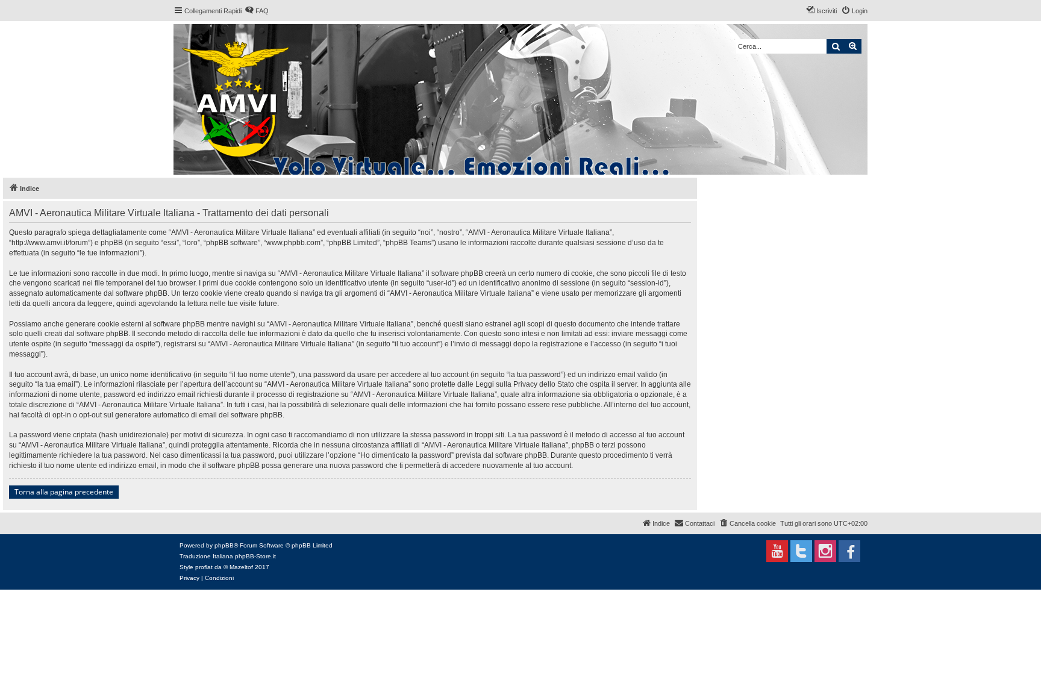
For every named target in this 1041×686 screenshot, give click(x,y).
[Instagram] (825, 551)
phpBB (224, 545)
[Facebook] (849, 551)
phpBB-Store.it (255, 556)
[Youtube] (777, 551)
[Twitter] (801, 551)
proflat (204, 567)
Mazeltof (241, 567)
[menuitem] (257, 11)
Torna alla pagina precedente (63, 492)
